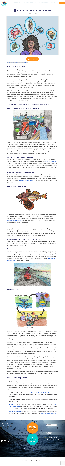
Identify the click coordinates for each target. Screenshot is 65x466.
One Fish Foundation (15, 411)
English (49, 424)
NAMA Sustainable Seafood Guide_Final (17, 62)
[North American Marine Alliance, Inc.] (32, 450)
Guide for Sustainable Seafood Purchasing (42, 393)
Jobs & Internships (7, 427)
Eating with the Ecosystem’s (15, 220)
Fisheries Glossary (7, 431)
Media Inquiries (6, 425)
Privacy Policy (6, 435)
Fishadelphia (30, 416)
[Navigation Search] (58, 2)
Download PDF (33, 59)
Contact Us (5, 423)
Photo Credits (6, 433)
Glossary (4, 429)
